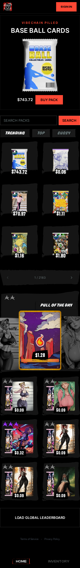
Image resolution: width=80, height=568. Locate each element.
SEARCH (69, 120)
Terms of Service (29, 539)
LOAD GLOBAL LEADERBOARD (40, 517)
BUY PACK (49, 100)
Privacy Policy (52, 539)
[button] (40, 340)
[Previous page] (8, 277)
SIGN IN (66, 7)
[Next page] (72, 277)
